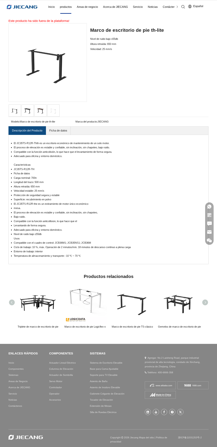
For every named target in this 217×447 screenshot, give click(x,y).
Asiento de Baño (98, 381)
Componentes (16, 368)
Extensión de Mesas (101, 406)
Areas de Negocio (18, 381)
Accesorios (55, 399)
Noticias (153, 6)
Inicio (51, 6)
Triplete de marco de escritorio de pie (38, 326)
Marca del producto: (86, 121)
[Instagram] (172, 412)
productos (66, 6)
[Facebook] (164, 412)
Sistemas (13, 375)
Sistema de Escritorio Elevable (106, 362)
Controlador (55, 387)
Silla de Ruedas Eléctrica (103, 412)
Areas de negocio (87, 6)
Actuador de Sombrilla (61, 375)
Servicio (138, 6)
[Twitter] (180, 412)
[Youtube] (156, 412)
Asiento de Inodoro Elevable (105, 387)
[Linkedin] (148, 412)
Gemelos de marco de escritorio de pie (179, 326)
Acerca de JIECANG (115, 6)
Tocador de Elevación (101, 399)
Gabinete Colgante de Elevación (107, 393)
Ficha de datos (58, 130)
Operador (54, 393)
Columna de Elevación (61, 368)
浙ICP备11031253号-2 (190, 437)
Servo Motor (55, 381)
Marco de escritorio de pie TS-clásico (132, 326)
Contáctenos (170, 6)
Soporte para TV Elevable (103, 375)
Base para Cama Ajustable (104, 368)
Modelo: (15, 121)
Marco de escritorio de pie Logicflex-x (85, 326)
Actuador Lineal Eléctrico (62, 362)
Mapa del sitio (147, 437)
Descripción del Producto (27, 130)
